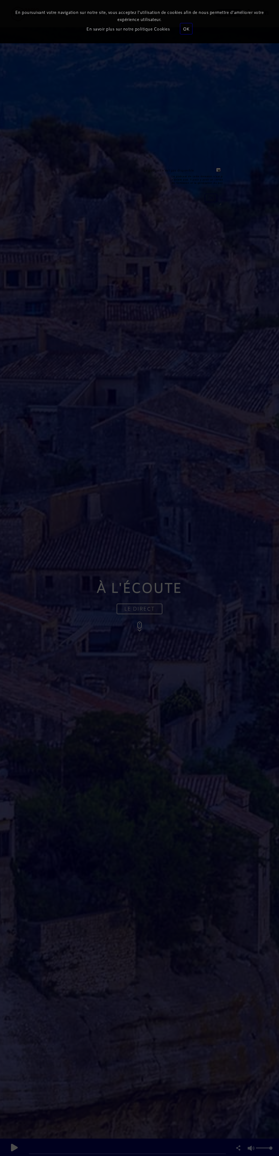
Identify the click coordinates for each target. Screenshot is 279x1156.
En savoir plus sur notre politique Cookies (128, 28)
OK (186, 28)
